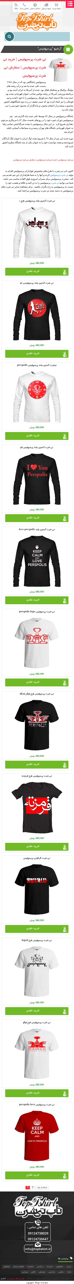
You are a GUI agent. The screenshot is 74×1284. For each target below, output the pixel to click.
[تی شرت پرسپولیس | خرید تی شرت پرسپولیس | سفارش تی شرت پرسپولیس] (37, 21)
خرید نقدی (32, 271)
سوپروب (30, 1282)
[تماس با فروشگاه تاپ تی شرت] (37, 1236)
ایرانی (69, 1267)
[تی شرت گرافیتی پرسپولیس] (37, 889)
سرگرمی (40, 1267)
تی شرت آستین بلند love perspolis (37, 529)
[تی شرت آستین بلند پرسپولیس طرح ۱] (37, 232)
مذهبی (61, 1272)
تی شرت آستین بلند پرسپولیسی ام (37, 283)
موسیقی (42, 1272)
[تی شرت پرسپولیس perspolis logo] (37, 643)
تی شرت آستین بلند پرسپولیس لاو (36, 447)
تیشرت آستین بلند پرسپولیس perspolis (37, 365)
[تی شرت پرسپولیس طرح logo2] (37, 972)
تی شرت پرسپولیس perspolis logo (37, 611)
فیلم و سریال (18, 1267)
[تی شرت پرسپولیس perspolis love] (37, 1136)
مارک (69, 1272)
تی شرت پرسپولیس (59, 175)
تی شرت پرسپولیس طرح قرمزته (37, 776)
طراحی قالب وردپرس (15, 1279)
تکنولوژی (59, 1267)
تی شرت (55, 183)
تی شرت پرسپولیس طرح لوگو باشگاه (37, 694)
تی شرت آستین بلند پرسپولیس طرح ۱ (37, 201)
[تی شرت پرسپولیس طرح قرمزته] (37, 807)
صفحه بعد (42, 1187)
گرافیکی (7, 1267)
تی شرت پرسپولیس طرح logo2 (37, 940)
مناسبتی (52, 1272)
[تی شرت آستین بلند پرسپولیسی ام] (37, 314)
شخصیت (30, 1267)
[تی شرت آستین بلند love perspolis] (37, 561)
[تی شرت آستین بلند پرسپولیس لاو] (37, 479)
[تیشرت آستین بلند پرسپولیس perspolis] (37, 396)
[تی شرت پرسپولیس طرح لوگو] (37, 1054)
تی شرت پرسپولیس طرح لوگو (36, 1022)
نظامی (33, 1272)
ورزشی (25, 1272)
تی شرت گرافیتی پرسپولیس (36, 858)
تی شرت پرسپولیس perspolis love (36, 1104)
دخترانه (50, 1267)
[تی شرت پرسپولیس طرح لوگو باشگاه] (37, 725)
